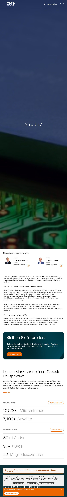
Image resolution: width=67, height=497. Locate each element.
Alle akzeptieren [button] (18, 484)
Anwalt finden (55, 402)
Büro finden (56, 430)
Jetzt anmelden (14, 354)
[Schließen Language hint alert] (62, 470)
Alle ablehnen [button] (31, 484)
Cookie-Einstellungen (47, 484)
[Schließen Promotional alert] (62, 490)
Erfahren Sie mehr (11, 493)
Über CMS (6, 392)
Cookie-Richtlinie (55, 480)
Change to (43, 470)
